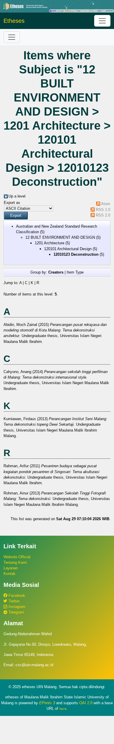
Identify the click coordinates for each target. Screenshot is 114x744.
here (62, 708)
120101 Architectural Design (67, 249)
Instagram (16, 606)
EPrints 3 (47, 703)
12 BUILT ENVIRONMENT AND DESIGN (60, 237)
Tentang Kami (15, 562)
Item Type (75, 272)
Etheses (14, 21)
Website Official (17, 557)
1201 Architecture (49, 243)
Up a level (16, 196)
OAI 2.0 (85, 703)
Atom (105, 204)
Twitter (13, 601)
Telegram (15, 612)
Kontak (9, 573)
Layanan (11, 568)
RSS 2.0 (103, 215)
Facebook (16, 595)
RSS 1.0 (103, 209)
